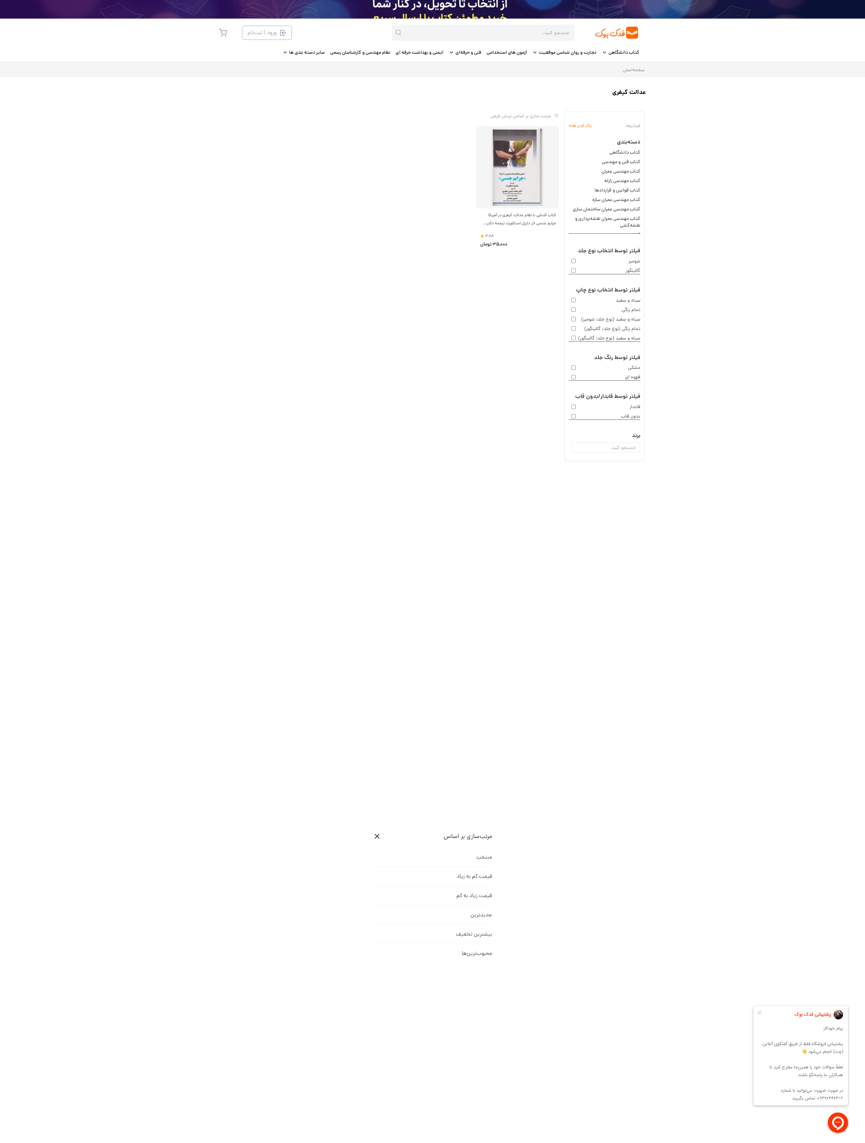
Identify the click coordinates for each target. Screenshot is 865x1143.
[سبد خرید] (223, 33)
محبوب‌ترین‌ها (477, 953)
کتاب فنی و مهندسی (621, 161)
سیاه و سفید (628, 300)
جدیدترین (481, 915)
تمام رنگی (631, 309)
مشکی (634, 367)
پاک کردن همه (580, 125)
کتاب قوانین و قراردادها (617, 190)
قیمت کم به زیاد (474, 876)
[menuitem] (620, 52)
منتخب (484, 857)
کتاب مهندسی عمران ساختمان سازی (606, 209)
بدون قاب (630, 416)
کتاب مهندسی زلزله (622, 180)
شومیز (634, 261)
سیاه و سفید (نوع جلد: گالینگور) (609, 338)
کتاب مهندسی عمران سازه (616, 199)
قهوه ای (632, 377)
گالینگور (632, 270)
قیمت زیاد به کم (474, 895)
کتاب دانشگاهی (625, 152)
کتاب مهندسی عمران (620, 171)
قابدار (634, 406)
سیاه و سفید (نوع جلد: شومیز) (610, 319)
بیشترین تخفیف (474, 934)
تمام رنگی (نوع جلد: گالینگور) (612, 328)
